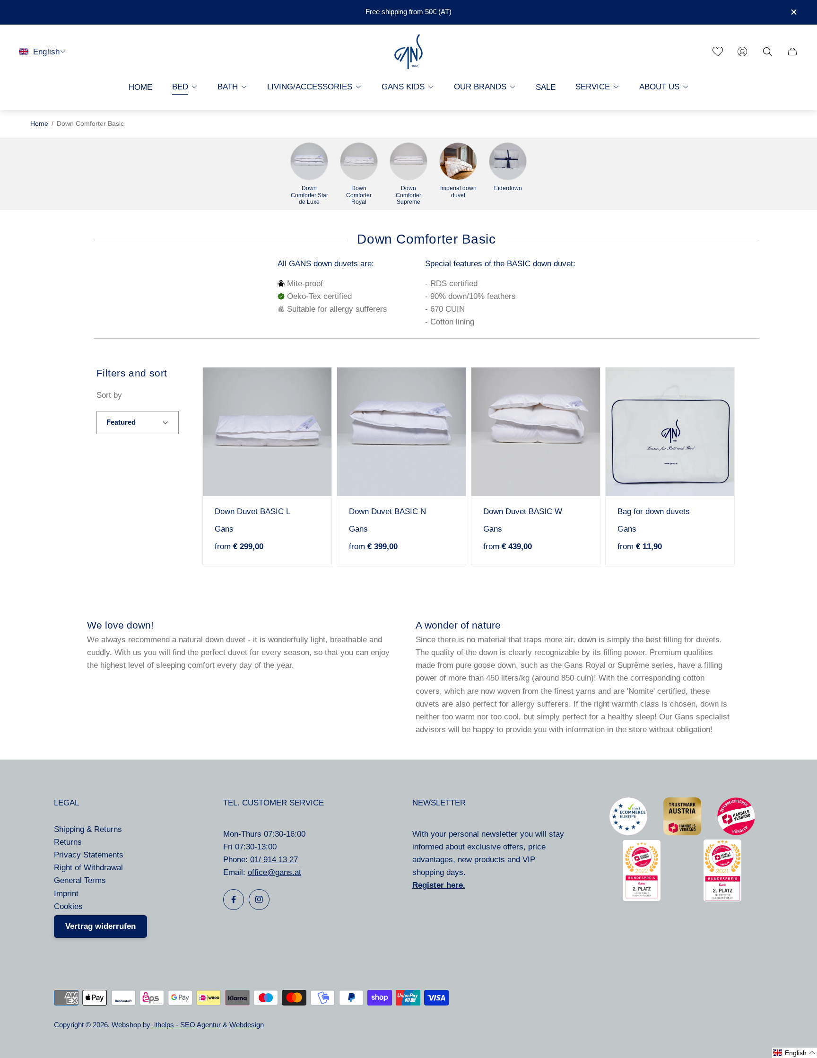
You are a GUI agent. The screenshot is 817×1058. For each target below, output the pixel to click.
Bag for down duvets (653, 511)
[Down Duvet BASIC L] (267, 431)
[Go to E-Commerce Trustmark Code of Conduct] (628, 832)
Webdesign (246, 1025)
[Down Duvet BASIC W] (535, 431)
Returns (68, 842)
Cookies (68, 906)
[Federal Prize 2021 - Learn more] (722, 898)
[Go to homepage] (408, 52)
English (46, 51)
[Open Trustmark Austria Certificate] (682, 832)
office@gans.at (274, 872)
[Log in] (742, 51)
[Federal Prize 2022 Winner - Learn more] (642, 898)
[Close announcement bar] (793, 12)
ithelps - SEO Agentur (187, 1025)
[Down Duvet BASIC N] (401, 431)
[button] (794, 1053)
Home (39, 123)
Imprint (66, 893)
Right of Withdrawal (88, 867)
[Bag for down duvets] (670, 431)
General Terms (80, 880)
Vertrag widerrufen (100, 926)
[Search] (767, 51)
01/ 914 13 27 (274, 859)
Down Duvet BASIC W (522, 511)
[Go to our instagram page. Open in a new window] (259, 899)
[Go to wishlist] (718, 51)
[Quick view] (309, 389)
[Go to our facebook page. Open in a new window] (233, 899)
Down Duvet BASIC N (387, 511)
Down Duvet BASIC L (252, 511)
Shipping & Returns (88, 829)
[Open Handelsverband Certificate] (736, 832)
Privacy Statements (88, 854)
